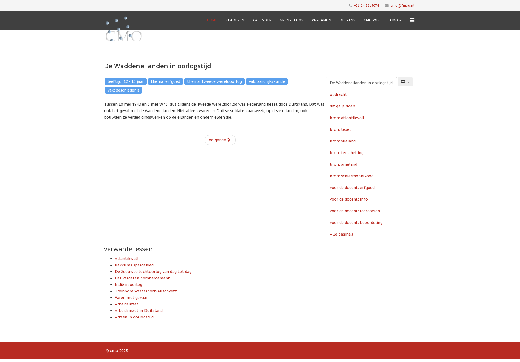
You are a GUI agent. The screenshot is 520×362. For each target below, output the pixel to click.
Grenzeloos (292, 20)
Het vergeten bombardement (142, 278)
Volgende (218, 140)
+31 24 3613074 (366, 5)
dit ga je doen (342, 106)
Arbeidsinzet (126, 304)
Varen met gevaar (131, 297)
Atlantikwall (126, 258)
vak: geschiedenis (123, 90)
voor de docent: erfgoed (352, 187)
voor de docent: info (349, 199)
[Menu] (412, 20)
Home (212, 20)
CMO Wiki (373, 20)
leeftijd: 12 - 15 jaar (126, 81)
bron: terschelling (346, 152)
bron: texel (340, 129)
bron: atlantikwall (347, 117)
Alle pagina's (341, 234)
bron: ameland (343, 164)
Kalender (262, 20)
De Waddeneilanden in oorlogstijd (361, 82)
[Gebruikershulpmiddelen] (405, 81)
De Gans (348, 20)
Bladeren (235, 20)
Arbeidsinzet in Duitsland (139, 310)
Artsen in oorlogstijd (134, 317)
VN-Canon (322, 20)
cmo (394, 20)
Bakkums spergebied (134, 265)
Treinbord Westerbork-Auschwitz (146, 291)
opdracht (338, 94)
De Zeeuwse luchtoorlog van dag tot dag (153, 271)
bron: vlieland (343, 141)
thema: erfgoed (165, 81)
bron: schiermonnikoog (351, 176)
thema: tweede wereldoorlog (214, 81)
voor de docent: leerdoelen (355, 210)
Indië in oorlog (128, 284)
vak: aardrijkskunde (267, 81)
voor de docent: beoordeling (356, 222)
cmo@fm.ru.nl (402, 5)
